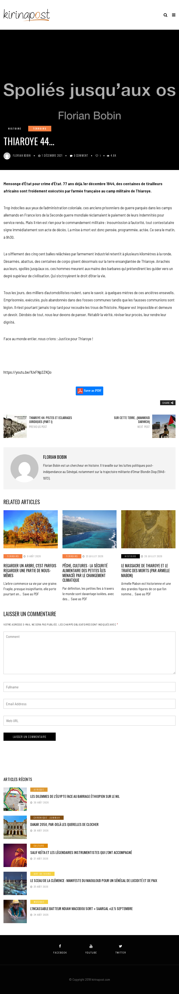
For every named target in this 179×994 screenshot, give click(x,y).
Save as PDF (92, 391)
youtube (91, 952)
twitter (120, 952)
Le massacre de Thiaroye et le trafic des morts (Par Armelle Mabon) (145, 570)
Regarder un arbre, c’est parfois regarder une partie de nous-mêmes (29, 570)
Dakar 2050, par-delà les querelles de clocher (64, 824)
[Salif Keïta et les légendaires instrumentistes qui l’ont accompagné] (15, 855)
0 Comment (81, 155)
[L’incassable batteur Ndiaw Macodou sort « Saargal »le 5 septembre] (15, 911)
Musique (39, 902)
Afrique (39, 789)
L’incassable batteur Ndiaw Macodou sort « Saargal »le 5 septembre (81, 908)
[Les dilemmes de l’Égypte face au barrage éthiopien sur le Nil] (15, 799)
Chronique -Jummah (47, 817)
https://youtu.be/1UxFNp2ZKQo (27, 372)
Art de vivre (42, 873)
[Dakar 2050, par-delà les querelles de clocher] (15, 827)
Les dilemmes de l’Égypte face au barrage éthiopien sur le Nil (75, 796)
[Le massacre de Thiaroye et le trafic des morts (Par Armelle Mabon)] (148, 529)
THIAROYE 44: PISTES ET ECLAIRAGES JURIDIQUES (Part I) (50, 422)
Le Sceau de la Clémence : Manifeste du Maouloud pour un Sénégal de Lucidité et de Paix (93, 880)
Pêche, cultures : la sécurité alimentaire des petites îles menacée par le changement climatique (84, 573)
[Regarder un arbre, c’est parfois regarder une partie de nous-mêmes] (30, 529)
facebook (60, 952)
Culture (39, 845)
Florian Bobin (22, 155)
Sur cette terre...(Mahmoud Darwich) (132, 422)
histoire (14, 128)
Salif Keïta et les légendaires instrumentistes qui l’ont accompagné (81, 852)
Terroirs (40, 128)
